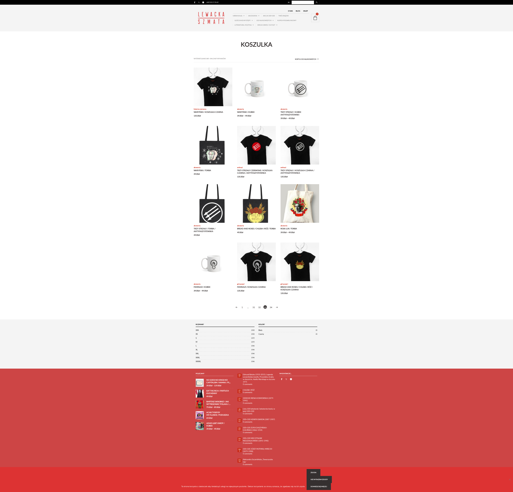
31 (253, 307)
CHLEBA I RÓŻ (248, 390)
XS (197, 334)
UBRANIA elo (237, 16)
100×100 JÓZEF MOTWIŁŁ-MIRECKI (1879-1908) (257, 450)
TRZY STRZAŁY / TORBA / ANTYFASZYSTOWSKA (204, 229)
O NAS (290, 11)
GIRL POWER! (241, 284)
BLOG (298, 11)
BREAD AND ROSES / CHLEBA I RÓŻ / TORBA (256, 228)
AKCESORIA (252, 16)
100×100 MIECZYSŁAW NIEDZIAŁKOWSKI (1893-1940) (256, 439)
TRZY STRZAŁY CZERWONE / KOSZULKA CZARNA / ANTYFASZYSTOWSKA (255, 171)
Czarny (261, 334)
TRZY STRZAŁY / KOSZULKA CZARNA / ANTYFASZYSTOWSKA (297, 171)
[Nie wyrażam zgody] (509, 479)
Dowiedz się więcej (319, 486)
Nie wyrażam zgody (319, 479)
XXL (197, 353)
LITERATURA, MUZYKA (243, 25)
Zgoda (313, 472)
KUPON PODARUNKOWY (286, 20)
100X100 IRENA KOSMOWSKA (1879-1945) (258, 399)
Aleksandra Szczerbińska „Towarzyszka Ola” (258, 460)
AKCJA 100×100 (269, 16)
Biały (260, 330)
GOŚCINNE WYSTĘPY (243, 20)
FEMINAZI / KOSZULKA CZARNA (251, 287)
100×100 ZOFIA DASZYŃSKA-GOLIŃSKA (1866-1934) (255, 429)
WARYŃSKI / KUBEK (246, 112)
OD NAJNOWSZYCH (263, 20)
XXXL (198, 357)
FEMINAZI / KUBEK (202, 287)
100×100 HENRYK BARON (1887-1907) (259, 419)
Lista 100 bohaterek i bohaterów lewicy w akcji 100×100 (259, 410)
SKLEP (305, 11)
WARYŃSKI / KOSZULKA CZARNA (208, 112)
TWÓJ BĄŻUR (283, 16)
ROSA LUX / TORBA (289, 228)
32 (259, 307)
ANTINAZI (240, 167)
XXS (197, 330)
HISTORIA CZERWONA (200, 109)
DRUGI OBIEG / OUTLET (266, 25)
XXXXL (198, 361)
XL (197, 350)
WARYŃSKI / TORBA (202, 170)
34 (271, 307)
